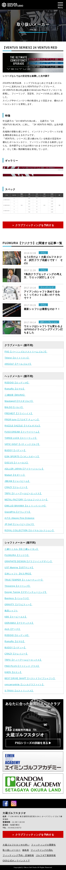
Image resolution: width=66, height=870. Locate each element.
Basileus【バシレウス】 (17, 598)
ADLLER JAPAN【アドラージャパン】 (24, 469)
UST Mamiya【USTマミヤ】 (19, 567)
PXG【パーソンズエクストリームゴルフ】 (26, 351)
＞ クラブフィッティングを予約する (33, 225)
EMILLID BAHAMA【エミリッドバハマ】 (25, 506)
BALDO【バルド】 (14, 407)
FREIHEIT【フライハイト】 (19, 413)
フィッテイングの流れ (42, 850)
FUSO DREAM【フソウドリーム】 (22, 432)
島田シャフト (11, 610)
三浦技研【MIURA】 (15, 395)
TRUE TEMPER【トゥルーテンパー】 (24, 580)
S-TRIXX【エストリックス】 (19, 690)
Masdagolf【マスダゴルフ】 (19, 401)
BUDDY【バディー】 (15, 450)
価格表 (25, 850)
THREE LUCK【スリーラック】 (21, 438)
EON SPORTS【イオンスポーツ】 (22, 456)
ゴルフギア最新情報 (46, 855)
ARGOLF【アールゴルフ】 (18, 364)
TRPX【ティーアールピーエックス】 (23, 493)
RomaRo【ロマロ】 (15, 389)
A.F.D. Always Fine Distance (19, 518)
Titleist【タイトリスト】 (17, 358)
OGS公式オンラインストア (16, 860)
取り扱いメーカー (12, 850)
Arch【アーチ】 (13, 629)
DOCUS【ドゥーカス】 (17, 462)
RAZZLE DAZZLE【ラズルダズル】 (23, 426)
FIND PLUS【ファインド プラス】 (22, 666)
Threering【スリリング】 (18, 586)
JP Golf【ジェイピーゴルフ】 (20, 524)
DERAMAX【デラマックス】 (19, 623)
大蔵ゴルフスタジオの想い (16, 845)
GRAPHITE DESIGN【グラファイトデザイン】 (29, 561)
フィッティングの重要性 (43, 845)
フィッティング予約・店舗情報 (18, 855)
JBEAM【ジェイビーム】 (17, 481)
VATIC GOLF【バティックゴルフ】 (22, 444)
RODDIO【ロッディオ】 (17, 382)
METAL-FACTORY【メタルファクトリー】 (26, 499)
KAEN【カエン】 (13, 672)
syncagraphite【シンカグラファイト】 (24, 684)
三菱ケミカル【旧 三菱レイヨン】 (22, 549)
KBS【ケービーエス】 (16, 617)
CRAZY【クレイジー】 (16, 487)
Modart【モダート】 (15, 475)
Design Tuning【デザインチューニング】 (26, 592)
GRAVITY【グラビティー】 (18, 604)
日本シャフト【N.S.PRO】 (18, 573)
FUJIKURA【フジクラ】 (17, 555)
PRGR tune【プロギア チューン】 (22, 419)
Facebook (5, 803)
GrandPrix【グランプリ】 (18, 512)
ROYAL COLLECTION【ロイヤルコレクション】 (30, 530)
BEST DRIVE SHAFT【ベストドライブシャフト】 (30, 678)
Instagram (14, 803)
